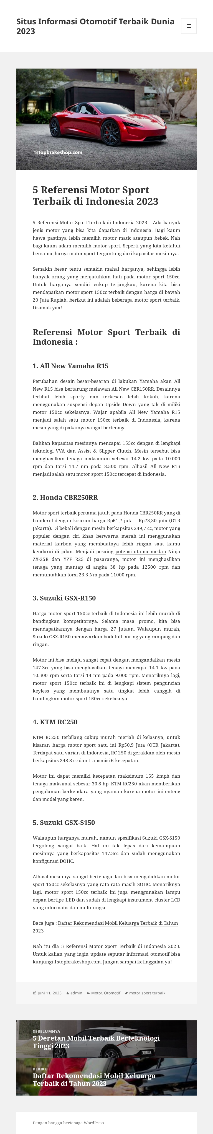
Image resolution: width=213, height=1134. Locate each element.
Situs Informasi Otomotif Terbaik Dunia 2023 (95, 26)
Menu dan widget (189, 33)
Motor (96, 992)
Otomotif (112, 992)
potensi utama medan (140, 551)
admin (76, 992)
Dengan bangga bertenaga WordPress (68, 1122)
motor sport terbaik (147, 992)
